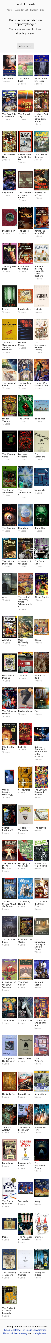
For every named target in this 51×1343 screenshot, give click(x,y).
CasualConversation (36, 1330)
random (34, 10)
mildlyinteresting (18, 1333)
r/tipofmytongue (25, 33)
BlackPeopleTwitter (14, 1330)
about (9, 10)
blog (42, 10)
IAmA (6, 1333)
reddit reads (25, 4)
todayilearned (40, 1333)
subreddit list (21, 10)
